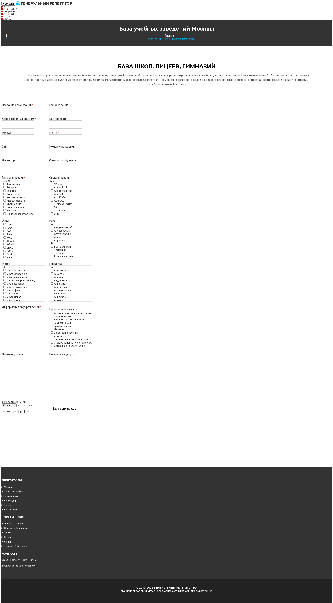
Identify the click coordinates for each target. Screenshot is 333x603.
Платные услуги (12, 354)
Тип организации (13, 177)
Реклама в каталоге (15, 546)
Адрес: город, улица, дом (19, 118)
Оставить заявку (13, 523)
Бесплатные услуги (61, 354)
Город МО (55, 264)
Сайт (5, 146)
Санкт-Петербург (13, 491)
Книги (7, 541)
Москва (8, 487)
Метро (6, 264)
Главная (170, 35)
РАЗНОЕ (7, 19)
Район (53, 220)
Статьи (8, 537)
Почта (54, 132)
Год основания (58, 105)
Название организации (17, 105)
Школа (6, 181)
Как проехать (58, 118)
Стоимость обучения (62, 160)
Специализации (59, 177)
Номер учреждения (62, 146)
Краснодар (10, 500)
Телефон (8, 132)
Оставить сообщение (16, 528)
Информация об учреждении (21, 307)
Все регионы (11, 509)
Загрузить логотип (14, 401)
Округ (6, 220)
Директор (8, 160)
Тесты (7, 532)
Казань (8, 505)
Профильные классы (63, 309)
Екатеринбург (12, 496)
